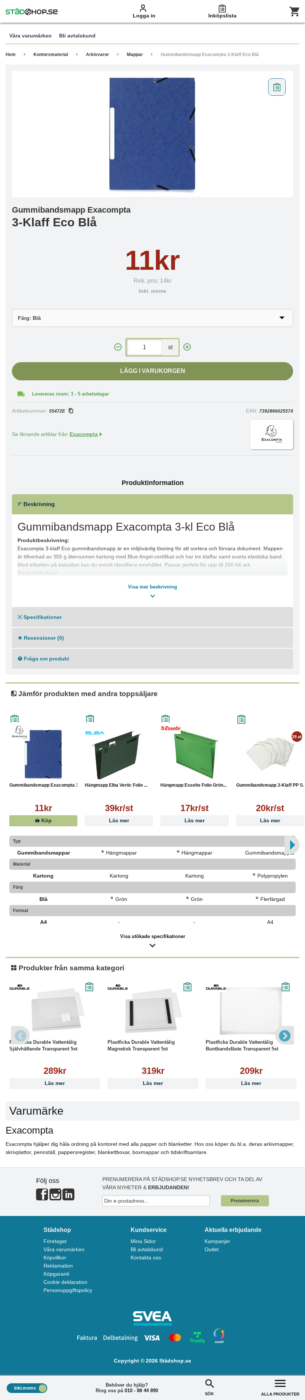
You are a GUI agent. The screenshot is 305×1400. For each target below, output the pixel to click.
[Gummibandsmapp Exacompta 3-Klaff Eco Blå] (152, 134)
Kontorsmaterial (50, 54)
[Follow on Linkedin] (68, 1197)
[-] (118, 347)
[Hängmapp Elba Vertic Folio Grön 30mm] (119, 754)
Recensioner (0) (43, 638)
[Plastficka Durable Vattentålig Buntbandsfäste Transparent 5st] (251, 1011)
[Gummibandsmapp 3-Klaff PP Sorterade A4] (270, 754)
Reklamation (58, 1266)
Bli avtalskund (147, 1249)
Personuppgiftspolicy (68, 1290)
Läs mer (119, 820)
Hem (11, 54)
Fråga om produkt (45, 659)
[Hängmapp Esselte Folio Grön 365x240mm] (194, 754)
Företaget (55, 1241)
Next (284, 1035)
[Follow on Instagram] (55, 1197)
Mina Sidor (143, 1241)
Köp (46, 820)
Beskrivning (38, 504)
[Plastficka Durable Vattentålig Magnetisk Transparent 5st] (152, 1011)
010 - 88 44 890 (141, 1390)
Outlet (212, 1249)
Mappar (135, 54)
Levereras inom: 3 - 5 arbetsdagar (70, 394)
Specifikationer (42, 617)
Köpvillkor (55, 1257)
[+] (187, 347)
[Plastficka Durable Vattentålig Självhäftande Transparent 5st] (54, 1011)
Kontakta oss (146, 1257)
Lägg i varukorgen (152, 371)
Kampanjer (217, 1241)
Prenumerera (245, 1200)
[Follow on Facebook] (42, 1197)
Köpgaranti (56, 1274)
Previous (20, 1035)
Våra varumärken (64, 1249)
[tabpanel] (152, 134)
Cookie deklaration (65, 1282)
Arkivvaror (97, 54)
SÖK (209, 1393)
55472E (57, 411)
